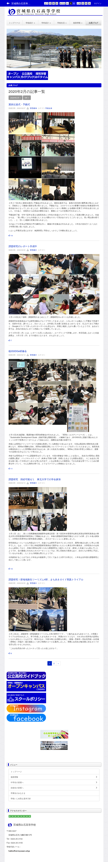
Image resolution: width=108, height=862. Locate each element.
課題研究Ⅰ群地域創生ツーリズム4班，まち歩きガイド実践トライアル (46, 579)
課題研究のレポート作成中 (23, 246)
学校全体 (48, 108)
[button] (30, 22)
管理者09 (33, 108)
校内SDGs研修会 (18, 351)
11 (11, 468)
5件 (26, 97)
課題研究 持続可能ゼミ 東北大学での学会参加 (35, 479)
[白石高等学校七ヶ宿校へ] (54, 734)
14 (11, 235)
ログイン (97, 3)
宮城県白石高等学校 (22, 3)
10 (11, 568)
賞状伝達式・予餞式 (19, 104)
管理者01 (33, 250)
